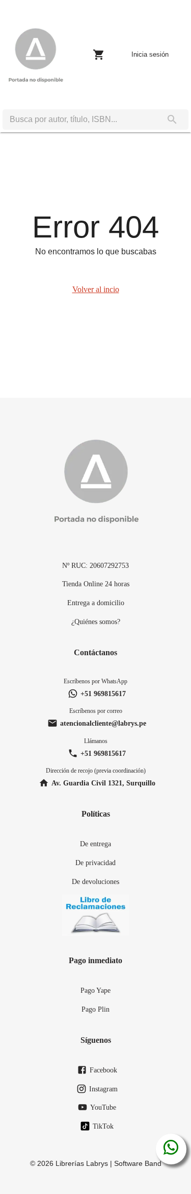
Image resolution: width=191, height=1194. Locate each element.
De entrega (95, 844)
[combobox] (79, 119)
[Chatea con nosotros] (171, 1149)
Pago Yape (95, 990)
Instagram (103, 1089)
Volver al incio (95, 289)
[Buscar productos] (172, 119)
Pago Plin (95, 1009)
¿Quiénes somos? (95, 621)
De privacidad (95, 862)
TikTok (103, 1126)
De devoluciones (95, 881)
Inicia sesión (150, 54)
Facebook (103, 1070)
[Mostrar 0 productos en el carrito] (98, 54)
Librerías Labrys (82, 1163)
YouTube (103, 1107)
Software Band (137, 1163)
